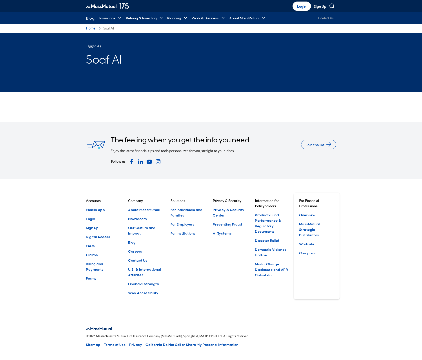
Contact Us (325, 18)
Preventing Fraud (227, 224)
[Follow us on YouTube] (149, 161)
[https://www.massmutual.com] (107, 6)
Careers (135, 251)
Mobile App (95, 209)
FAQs (90, 245)
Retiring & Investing (141, 17)
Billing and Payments (95, 266)
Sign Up (320, 6)
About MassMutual (244, 17)
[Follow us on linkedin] (140, 161)
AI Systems (222, 233)
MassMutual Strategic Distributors (309, 229)
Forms (91, 278)
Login (301, 6)
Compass (307, 252)
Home (90, 28)
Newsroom (137, 218)
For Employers (183, 224)
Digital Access (98, 236)
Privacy (135, 344)
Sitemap (93, 344)
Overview (307, 214)
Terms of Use (115, 344)
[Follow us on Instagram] (158, 161)
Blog (90, 18)
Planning (174, 17)
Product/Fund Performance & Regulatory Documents (268, 223)
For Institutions (183, 233)
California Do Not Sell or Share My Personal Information (192, 344)
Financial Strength (143, 283)
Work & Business (205, 17)
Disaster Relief (267, 240)
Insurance (107, 17)
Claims (92, 254)
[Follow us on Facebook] (131, 161)
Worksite (307, 243)
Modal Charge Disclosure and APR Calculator (271, 269)
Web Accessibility (143, 292)
